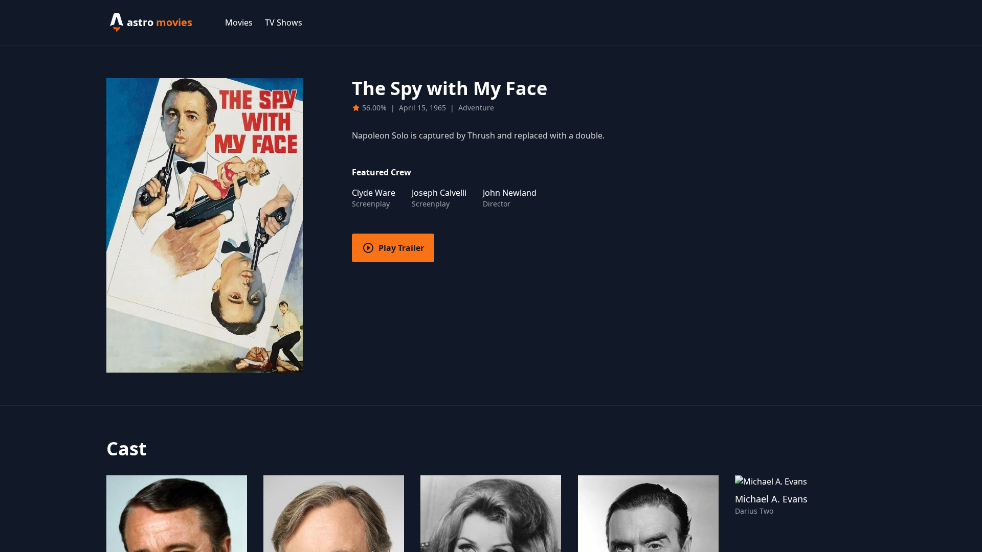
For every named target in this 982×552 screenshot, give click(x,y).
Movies (239, 22)
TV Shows (283, 22)
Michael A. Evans (771, 499)
